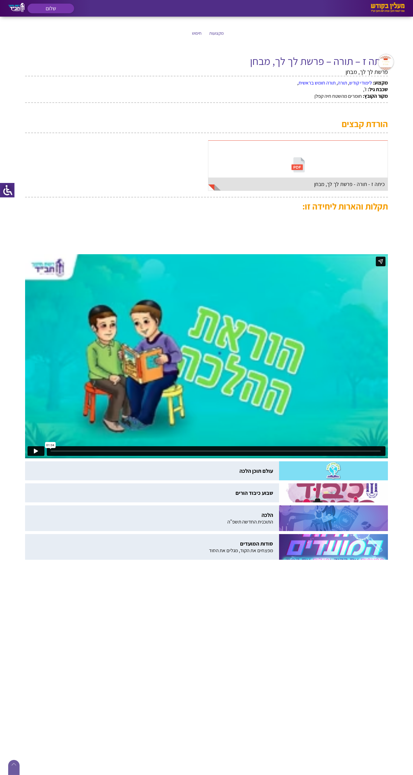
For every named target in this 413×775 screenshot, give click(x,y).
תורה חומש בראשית (317, 82)
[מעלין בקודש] (388, 10)
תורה (342, 82)
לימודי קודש (360, 82)
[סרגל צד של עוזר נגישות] (7, 190)
